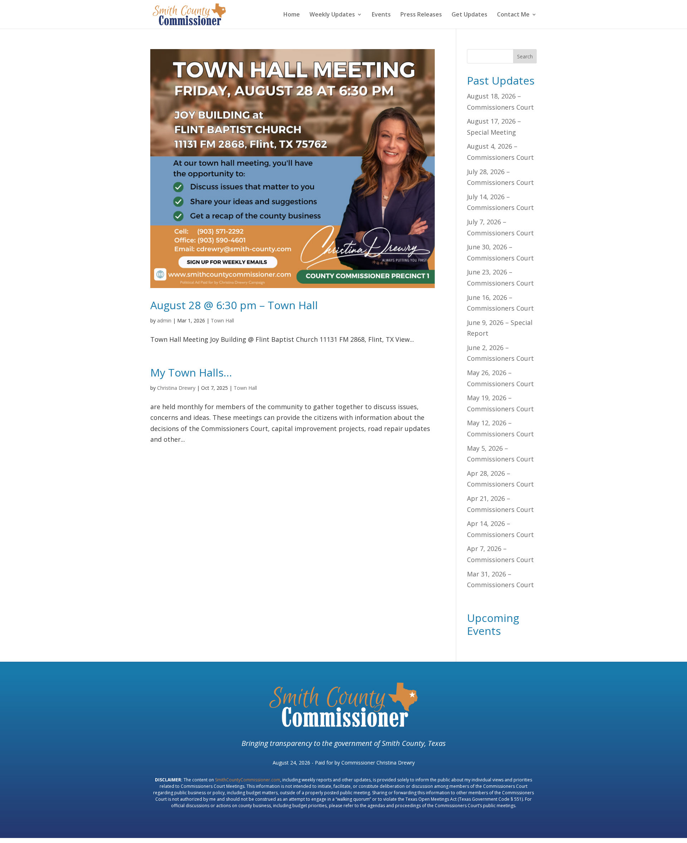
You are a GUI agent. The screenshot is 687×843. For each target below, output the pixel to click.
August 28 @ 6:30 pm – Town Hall (234, 305)
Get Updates (469, 15)
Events (381, 15)
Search (525, 56)
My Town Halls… (191, 372)
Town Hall (222, 320)
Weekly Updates (332, 15)
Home (291, 15)
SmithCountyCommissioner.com (247, 780)
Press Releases (421, 15)
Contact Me (513, 15)
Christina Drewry (176, 387)
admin (164, 320)
